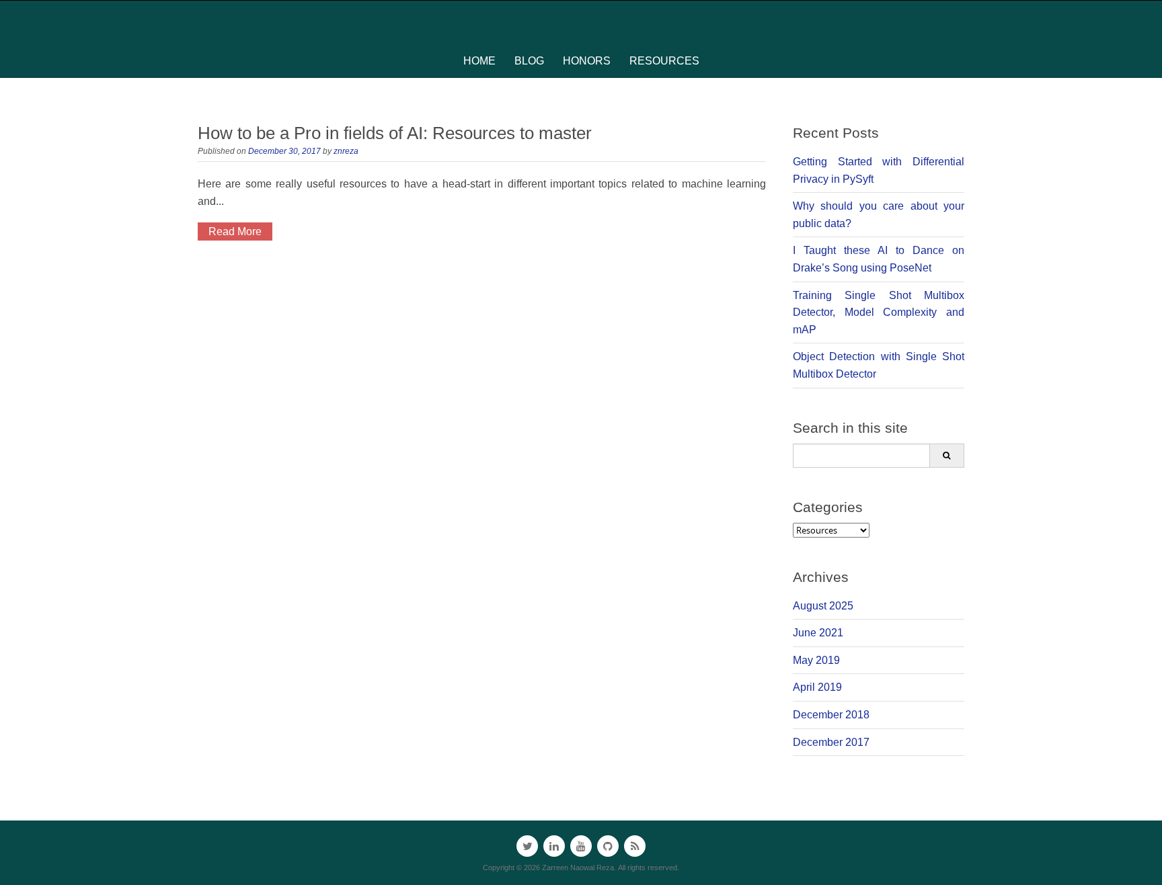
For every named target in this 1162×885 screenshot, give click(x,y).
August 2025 (823, 606)
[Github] (608, 846)
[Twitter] (527, 846)
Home (479, 61)
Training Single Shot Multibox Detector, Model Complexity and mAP (878, 312)
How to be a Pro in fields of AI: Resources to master (395, 133)
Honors (587, 61)
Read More (235, 231)
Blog (529, 61)
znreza (346, 151)
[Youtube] (581, 846)
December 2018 (831, 714)
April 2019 (817, 687)
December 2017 (831, 742)
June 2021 (818, 632)
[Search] (946, 456)
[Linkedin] (554, 846)
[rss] (635, 846)
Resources (664, 61)
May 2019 (816, 660)
